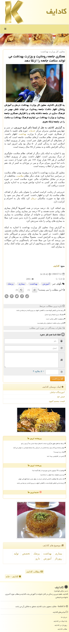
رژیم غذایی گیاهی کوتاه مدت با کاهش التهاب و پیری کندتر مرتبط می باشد (40, 310)
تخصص (26, 553)
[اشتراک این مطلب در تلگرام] (27, 296)
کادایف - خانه (12, 576)
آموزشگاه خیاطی (57, 392)
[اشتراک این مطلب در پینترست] (11, 296)
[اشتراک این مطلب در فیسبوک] (22, 296)
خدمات (32, 131)
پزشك (10, 284)
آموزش (46, 284)
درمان (33, 198)
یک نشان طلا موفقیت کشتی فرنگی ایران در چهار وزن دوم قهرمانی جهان (41, 479)
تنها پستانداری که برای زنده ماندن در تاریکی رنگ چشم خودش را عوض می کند (39, 447)
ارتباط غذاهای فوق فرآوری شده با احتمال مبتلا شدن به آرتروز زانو (43, 443)
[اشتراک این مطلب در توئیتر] (17, 296)
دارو (38, 558)
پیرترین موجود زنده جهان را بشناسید (52, 474)
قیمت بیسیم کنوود (57, 401)
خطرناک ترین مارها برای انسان (54, 314)
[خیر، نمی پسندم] (21, 290)
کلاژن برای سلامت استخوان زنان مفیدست (50, 323)
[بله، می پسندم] (34, 290)
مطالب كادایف (62, 629)
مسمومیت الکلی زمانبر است (55, 319)
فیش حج (61, 396)
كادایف (56, 11)
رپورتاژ (58, 558)
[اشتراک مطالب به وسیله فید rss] (6, 296)
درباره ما (64, 617)
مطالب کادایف (33, 572)
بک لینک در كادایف (60, 621)
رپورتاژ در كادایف (61, 625)
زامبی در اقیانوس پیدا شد (56, 456)
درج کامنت (56, 379)
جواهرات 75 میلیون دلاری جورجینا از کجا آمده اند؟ (48, 470)
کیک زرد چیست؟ (59, 452)
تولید (16, 553)
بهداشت (22, 134)
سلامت (20, 176)
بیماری (22, 284)
